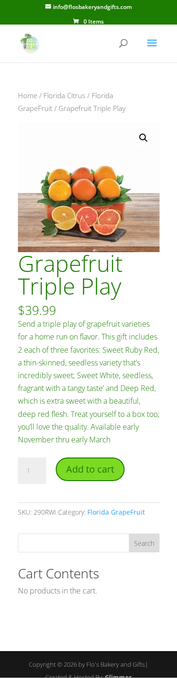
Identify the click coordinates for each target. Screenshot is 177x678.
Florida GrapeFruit (116, 512)
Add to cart (90, 469)
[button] (143, 137)
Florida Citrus (64, 95)
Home (27, 95)
